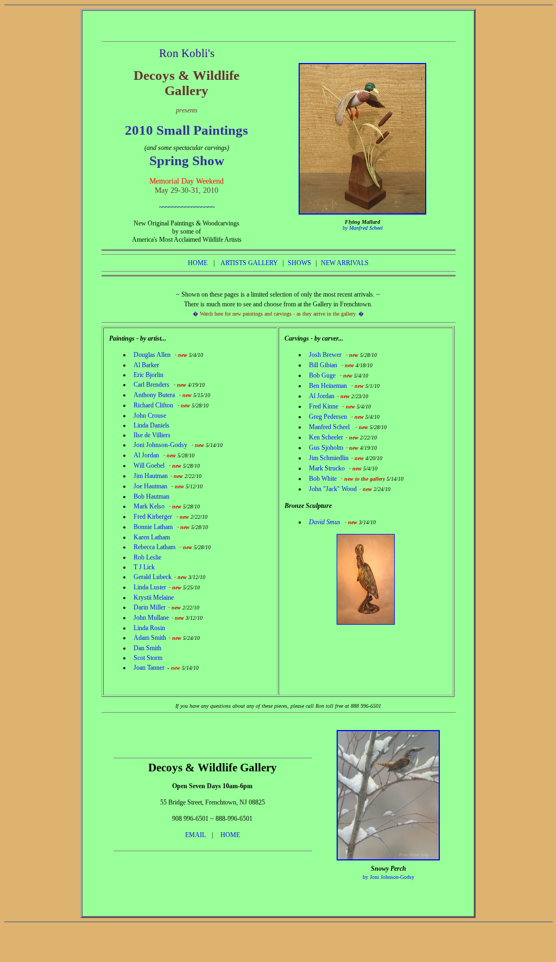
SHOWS (299, 263)
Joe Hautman (150, 486)
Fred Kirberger (153, 516)
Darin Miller (150, 607)
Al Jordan (146, 455)
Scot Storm (148, 658)
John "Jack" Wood (333, 489)
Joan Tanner (149, 667)
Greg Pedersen (328, 416)
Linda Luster (150, 587)
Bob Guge (322, 375)
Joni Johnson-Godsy (160, 445)
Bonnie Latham (153, 527)
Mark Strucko (327, 468)
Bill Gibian (323, 365)
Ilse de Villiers (152, 435)
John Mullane (151, 617)
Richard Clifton (153, 405)
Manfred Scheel (330, 427)
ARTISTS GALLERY (249, 263)
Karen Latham (152, 537)
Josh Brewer (325, 355)
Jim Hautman (151, 476)
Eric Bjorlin (148, 375)
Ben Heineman (328, 385)
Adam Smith (150, 638)
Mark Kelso (149, 506)
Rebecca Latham (154, 547)
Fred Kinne (324, 406)
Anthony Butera (154, 395)
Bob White (323, 478)
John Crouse (150, 415)
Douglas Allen (152, 355)
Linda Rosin (149, 628)
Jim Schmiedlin (329, 458)
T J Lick (144, 567)
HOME (197, 263)
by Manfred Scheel (363, 228)
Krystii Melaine (154, 597)
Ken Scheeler (326, 437)
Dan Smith (147, 648)
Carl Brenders (151, 384)
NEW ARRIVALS (345, 263)
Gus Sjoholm (326, 447)
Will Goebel (149, 465)
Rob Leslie (147, 557)
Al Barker (146, 365)
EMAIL (195, 835)
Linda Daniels (151, 425)
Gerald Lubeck (153, 577)
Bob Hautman (151, 496)
